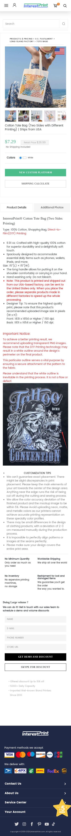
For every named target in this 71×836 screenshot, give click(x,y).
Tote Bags (42, 41)
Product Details (16, 207)
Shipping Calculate (35, 183)
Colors (11, 157)
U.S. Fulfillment (44, 38)
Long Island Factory (22, 41)
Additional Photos (52, 207)
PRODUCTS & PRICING (21, 38)
